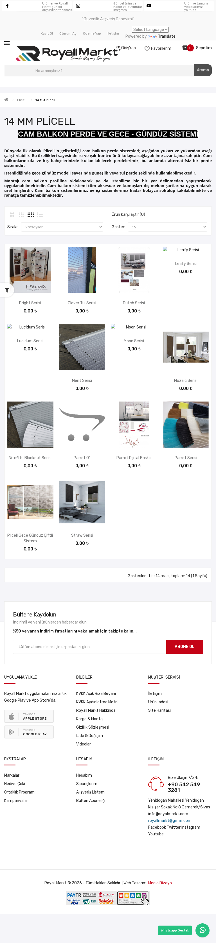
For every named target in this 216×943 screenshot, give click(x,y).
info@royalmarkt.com (168, 813)
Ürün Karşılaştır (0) (128, 214)
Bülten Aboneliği (90, 800)
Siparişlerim (86, 783)
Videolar (83, 744)
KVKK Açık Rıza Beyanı (96, 693)
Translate (167, 36)
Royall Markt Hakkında (96, 710)
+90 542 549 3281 (184, 787)
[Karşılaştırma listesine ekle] (45, 286)
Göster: (118, 227)
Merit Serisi (82, 380)
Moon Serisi (134, 341)
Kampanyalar (16, 800)
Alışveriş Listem (90, 792)
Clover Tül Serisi (82, 303)
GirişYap (128, 48)
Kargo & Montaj (90, 719)
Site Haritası (159, 710)
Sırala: (12, 227)
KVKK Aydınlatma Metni (97, 702)
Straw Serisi (82, 535)
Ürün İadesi (158, 702)
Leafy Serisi (186, 263)
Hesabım (84, 775)
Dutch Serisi (134, 303)
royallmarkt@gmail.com (170, 820)
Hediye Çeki (14, 783)
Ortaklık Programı (19, 792)
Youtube (156, 834)
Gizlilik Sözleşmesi (92, 727)
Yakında (35, 716)
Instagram (190, 827)
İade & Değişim (89, 735)
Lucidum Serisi (30, 341)
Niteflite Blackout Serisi (30, 457)
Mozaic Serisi (185, 380)
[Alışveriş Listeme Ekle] (30, 286)
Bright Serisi (30, 303)
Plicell (21, 100)
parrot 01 (82, 457)
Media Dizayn (160, 883)
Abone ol (185, 646)
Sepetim (204, 48)
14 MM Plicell (45, 100)
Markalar (11, 775)
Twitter (174, 827)
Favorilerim (160, 48)
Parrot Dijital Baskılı (133, 457)
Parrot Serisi (186, 457)
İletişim (155, 693)
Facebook (157, 827)
